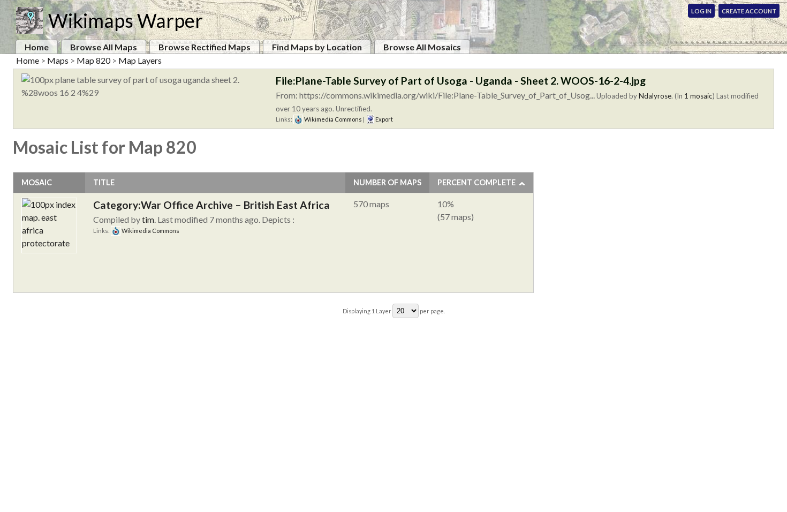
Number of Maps (387, 182)
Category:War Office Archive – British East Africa (211, 205)
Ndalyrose (655, 96)
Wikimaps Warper (125, 20)
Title (104, 182)
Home (37, 47)
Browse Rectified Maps (204, 47)
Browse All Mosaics (422, 47)
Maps (58, 60)
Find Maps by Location (317, 47)
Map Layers (140, 60)
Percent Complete (476, 182)
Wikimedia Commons (332, 119)
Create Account (749, 10)
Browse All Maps (103, 47)
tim (148, 219)
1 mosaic (698, 96)
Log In (701, 10)
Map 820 (93, 60)
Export (383, 119)
